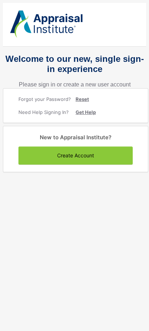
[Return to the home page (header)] (46, 36)
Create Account (75, 155)
